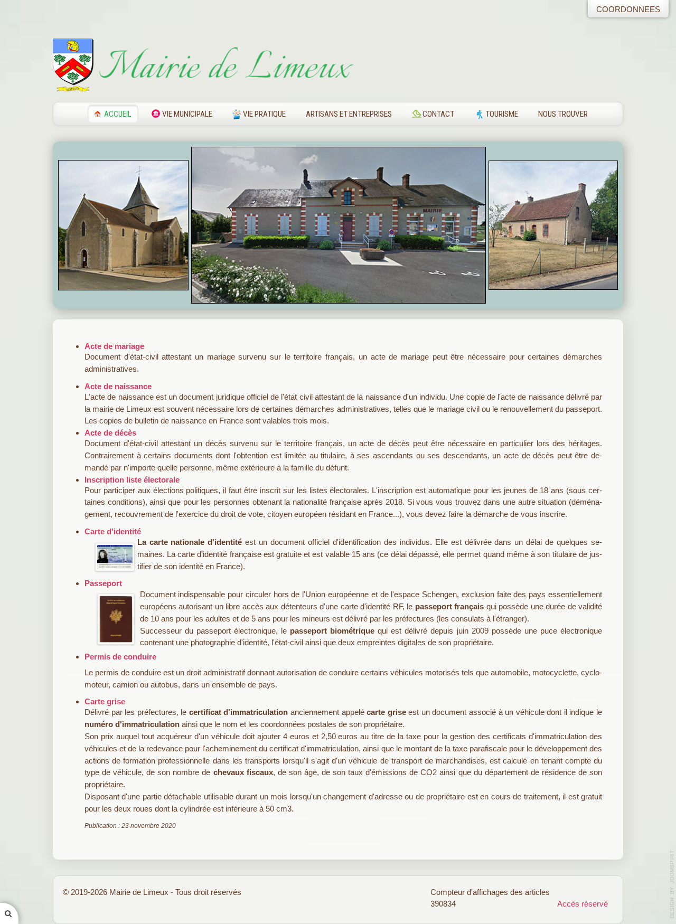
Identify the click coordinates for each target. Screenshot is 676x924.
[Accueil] (225, 64)
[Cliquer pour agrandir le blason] (73, 64)
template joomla (672, 884)
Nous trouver (563, 114)
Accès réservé (582, 903)
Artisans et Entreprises (349, 114)
